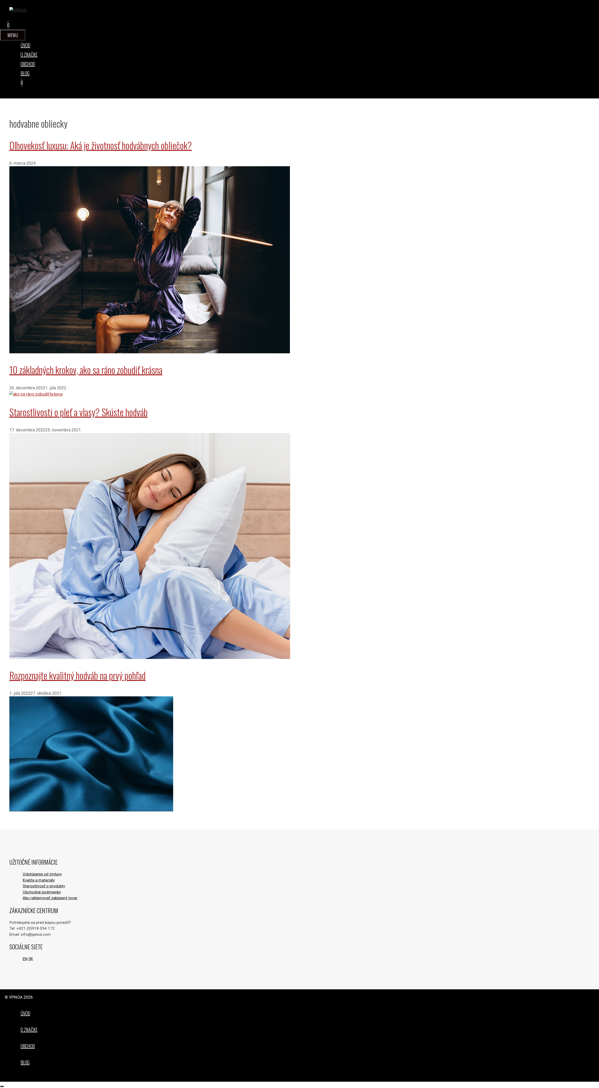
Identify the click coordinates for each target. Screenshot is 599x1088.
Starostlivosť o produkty (44, 886)
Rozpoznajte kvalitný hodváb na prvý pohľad (77, 675)
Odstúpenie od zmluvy (42, 874)
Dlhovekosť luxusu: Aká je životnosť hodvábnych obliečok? (100, 145)
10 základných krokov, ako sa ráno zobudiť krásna (85, 370)
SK (30, 958)
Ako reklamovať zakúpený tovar (50, 898)
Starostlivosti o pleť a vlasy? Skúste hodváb (78, 412)
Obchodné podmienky (42, 892)
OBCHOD (28, 63)
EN (25, 958)
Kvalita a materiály (39, 880)
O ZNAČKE (29, 54)
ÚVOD (25, 45)
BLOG (25, 73)
